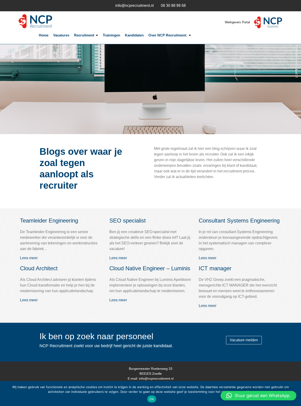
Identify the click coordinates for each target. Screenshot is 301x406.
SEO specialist (127, 220)
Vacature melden (244, 340)
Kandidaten (134, 35)
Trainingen (111, 35)
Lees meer (29, 258)
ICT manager (215, 268)
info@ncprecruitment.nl (134, 6)
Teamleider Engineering (49, 220)
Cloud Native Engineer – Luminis (149, 268)
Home (43, 35)
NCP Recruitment (47, 21)
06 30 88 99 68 (173, 6)
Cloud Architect (39, 268)
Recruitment (84, 35)
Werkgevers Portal (238, 22)
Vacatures (61, 35)
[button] (258, 395)
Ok (152, 399)
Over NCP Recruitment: (167, 35)
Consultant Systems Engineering (239, 220)
